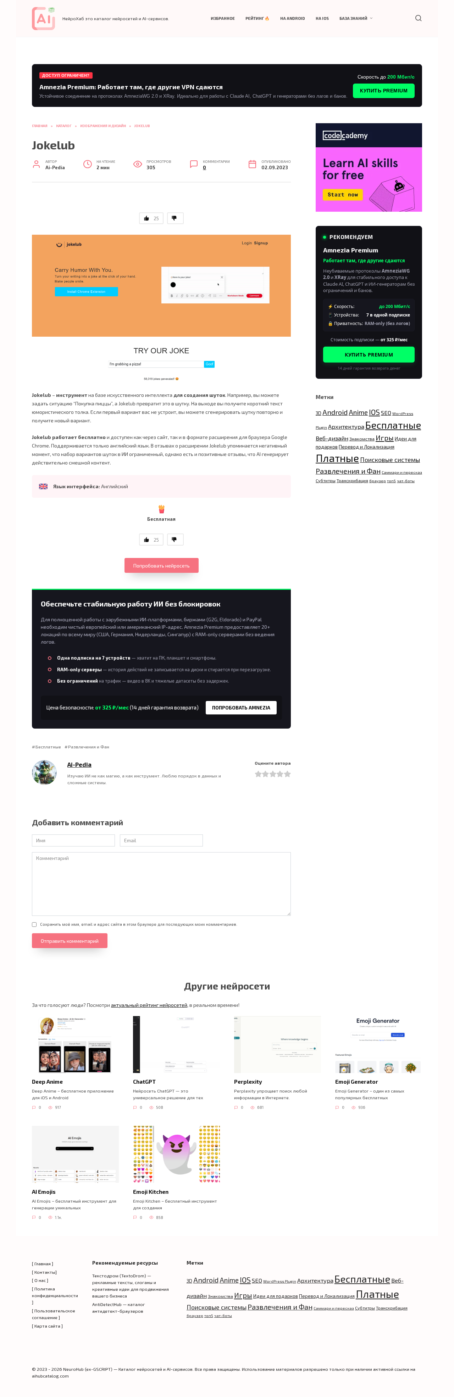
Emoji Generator (356, 1081)
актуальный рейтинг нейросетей (149, 1005)
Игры (385, 437)
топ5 (391, 480)
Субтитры (326, 480)
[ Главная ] (42, 1263)
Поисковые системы (390, 459)
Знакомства (362, 438)
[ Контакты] (44, 1272)
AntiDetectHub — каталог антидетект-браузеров (118, 1307)
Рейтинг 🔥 (257, 18)
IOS (374, 411)
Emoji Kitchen (150, 1191)
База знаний (353, 18)
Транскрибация (352, 480)
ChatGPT (144, 1081)
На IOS (322, 18)
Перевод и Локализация (366, 447)
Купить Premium (384, 90)
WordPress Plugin (279, 1281)
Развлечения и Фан (88, 746)
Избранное (223, 18)
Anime (358, 412)
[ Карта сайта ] (47, 1326)
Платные (337, 458)
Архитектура (346, 426)
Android (335, 412)
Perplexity (248, 1081)
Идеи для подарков (275, 1296)
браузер (377, 480)
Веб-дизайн (332, 438)
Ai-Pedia (79, 764)
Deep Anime (47, 1081)
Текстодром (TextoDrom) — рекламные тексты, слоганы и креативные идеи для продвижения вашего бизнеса (130, 1286)
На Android (292, 18)
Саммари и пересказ (402, 472)
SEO (386, 412)
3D (318, 413)
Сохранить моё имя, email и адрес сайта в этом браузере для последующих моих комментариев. (138, 924)
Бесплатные (48, 746)
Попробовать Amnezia (241, 708)
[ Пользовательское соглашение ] (53, 1314)
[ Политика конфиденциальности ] (55, 1295)
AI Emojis (44, 1191)
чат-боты (406, 480)
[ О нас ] (40, 1280)
